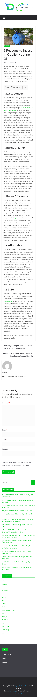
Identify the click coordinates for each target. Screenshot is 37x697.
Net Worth (5, 620)
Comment (6, 403)
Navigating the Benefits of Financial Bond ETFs (17, 511)
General (4, 604)
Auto (3, 581)
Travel (4, 633)
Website (5, 449)
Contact (4, 662)
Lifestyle (4, 617)
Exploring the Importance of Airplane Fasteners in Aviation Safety (18, 346)
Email (4, 439)
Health (4, 607)
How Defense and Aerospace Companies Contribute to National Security (18, 354)
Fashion (4, 594)
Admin (18, 63)
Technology (5, 630)
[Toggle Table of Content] (23, 87)
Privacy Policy (6, 654)
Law (3, 613)
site (17, 335)
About (4, 658)
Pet (3, 623)
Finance (4, 597)
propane (18, 218)
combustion (9, 301)
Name (4, 430)
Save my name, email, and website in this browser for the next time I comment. (16, 463)
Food (3, 600)
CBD (3, 587)
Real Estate (5, 626)
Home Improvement (8, 610)
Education (5, 591)
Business (6, 46)
